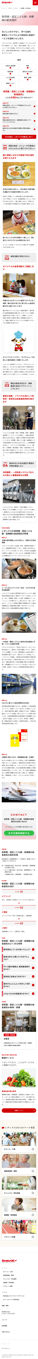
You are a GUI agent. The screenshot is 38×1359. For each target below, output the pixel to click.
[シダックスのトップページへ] (9, 1261)
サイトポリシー (6, 1348)
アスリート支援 (7, 1286)
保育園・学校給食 (13, 8)
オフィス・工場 (7, 1272)
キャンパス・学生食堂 (9, 1279)
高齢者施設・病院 (8, 1275)
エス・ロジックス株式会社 (11, 1299)
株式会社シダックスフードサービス (13, 1296)
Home (3, 8)
